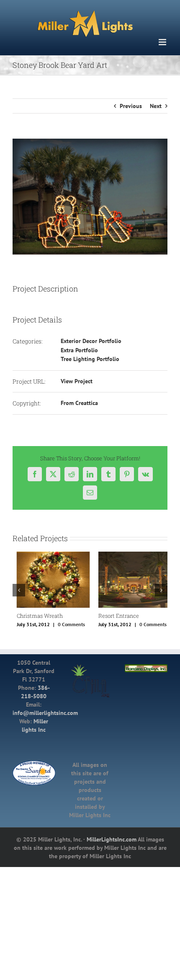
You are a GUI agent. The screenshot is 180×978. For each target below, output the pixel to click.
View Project (77, 381)
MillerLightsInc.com (111, 838)
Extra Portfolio (79, 350)
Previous (131, 106)
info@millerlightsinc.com (45, 712)
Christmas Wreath (36, 615)
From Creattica (79, 403)
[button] (19, 589)
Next (156, 106)
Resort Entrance (114, 615)
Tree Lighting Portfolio (90, 359)
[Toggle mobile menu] (163, 42)
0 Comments (67, 624)
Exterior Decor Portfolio (91, 341)
